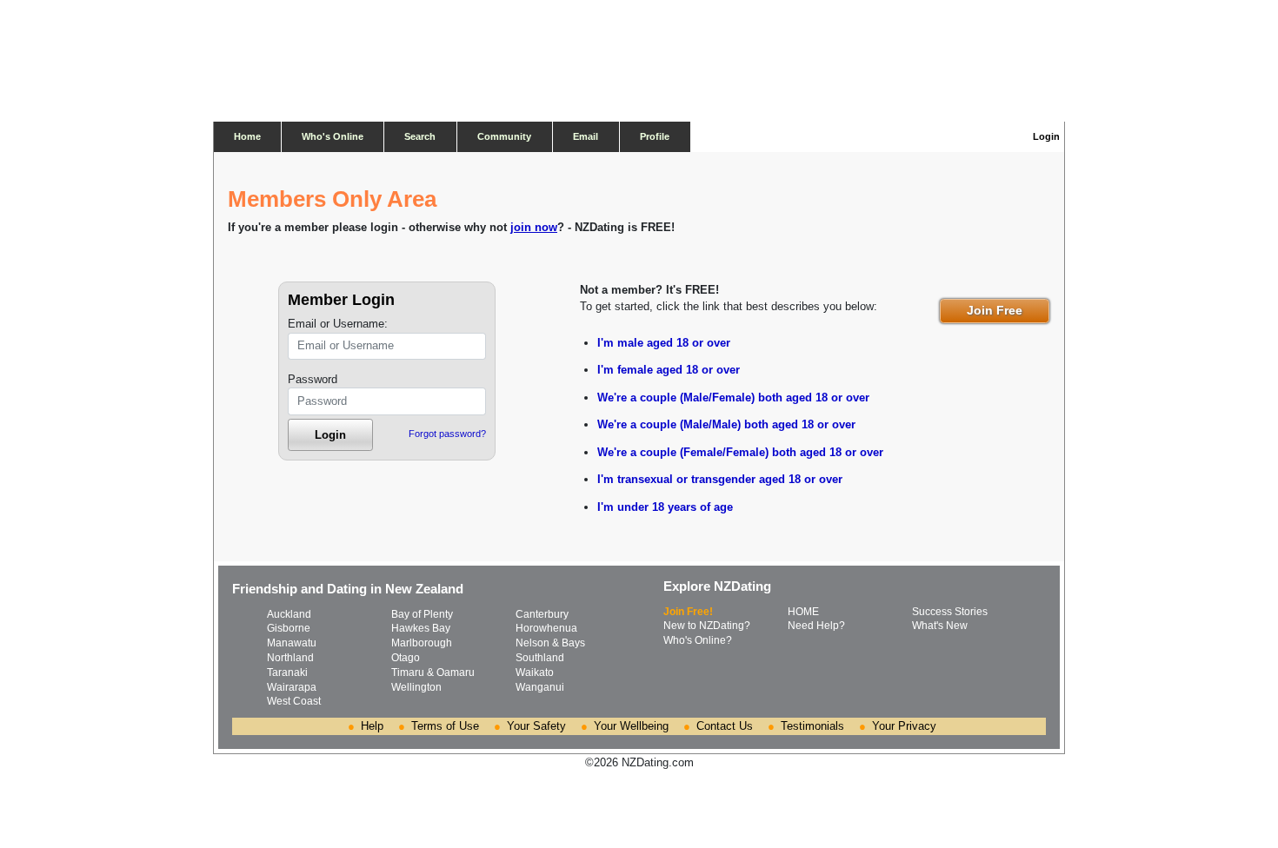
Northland (290, 658)
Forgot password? (447, 433)
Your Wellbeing (631, 725)
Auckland (289, 614)
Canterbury (542, 614)
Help (372, 725)
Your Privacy (904, 725)
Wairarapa (291, 687)
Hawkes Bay (420, 628)
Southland (540, 658)
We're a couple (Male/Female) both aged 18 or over (733, 397)
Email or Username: (338, 323)
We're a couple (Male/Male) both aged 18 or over (726, 424)
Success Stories (950, 612)
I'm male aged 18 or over (663, 342)
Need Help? (816, 625)
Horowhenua (546, 628)
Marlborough (421, 643)
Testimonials (812, 725)
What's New (940, 625)
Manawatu (291, 643)
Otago (405, 658)
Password (312, 379)
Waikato (535, 672)
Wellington (416, 687)
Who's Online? (697, 640)
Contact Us (724, 725)
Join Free (994, 310)
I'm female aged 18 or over (668, 369)
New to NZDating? (706, 625)
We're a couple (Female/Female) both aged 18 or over (740, 452)
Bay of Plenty (422, 614)
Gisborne (288, 628)
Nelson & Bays (550, 643)
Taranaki (287, 672)
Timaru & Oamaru (433, 672)
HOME (803, 612)
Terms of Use (445, 725)
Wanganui (540, 687)
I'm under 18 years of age (665, 506)
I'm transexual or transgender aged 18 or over (719, 479)
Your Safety (536, 725)
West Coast (294, 701)
